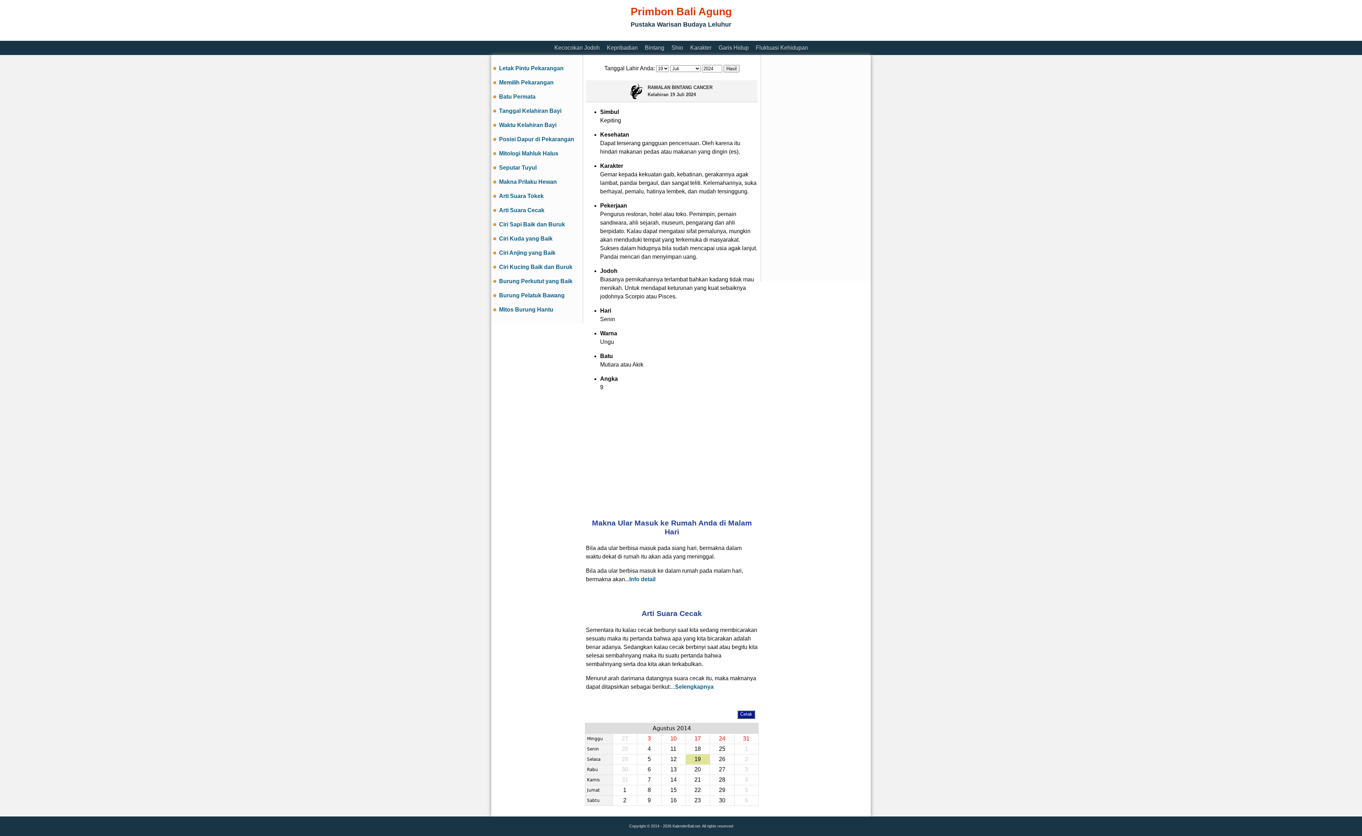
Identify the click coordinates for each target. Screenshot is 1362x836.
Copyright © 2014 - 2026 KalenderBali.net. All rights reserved (681, 826)
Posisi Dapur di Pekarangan (536, 139)
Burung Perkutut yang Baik (535, 281)
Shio (677, 48)
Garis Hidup (734, 48)
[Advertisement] (620, 36)
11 (673, 749)
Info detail (642, 579)
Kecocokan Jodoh (577, 48)
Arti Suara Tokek (521, 196)
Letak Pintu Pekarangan (531, 68)
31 (746, 739)
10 (673, 739)
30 (722, 800)
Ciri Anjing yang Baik (527, 253)
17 (697, 739)
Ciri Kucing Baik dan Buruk (535, 267)
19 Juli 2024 (683, 94)
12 (673, 759)
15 (673, 790)
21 (697, 780)
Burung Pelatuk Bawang (532, 295)
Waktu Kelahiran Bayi (528, 125)
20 (697, 769)
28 (722, 780)
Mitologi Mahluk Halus (528, 153)
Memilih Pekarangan (526, 82)
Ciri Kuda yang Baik (526, 239)
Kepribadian (622, 48)
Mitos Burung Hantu (526, 310)
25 (722, 749)
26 (722, 759)
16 (673, 800)
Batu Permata (517, 97)
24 (722, 739)
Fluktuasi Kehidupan (782, 48)
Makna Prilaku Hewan (528, 182)
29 (722, 790)
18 (697, 749)
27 (722, 769)
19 (697, 759)
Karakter (701, 48)
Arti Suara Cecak (521, 210)
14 (673, 780)
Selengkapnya (694, 687)
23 (697, 800)
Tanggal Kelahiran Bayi (530, 111)
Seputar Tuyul (518, 168)
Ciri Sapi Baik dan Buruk (532, 224)
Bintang (654, 48)
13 (673, 769)
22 (697, 790)
